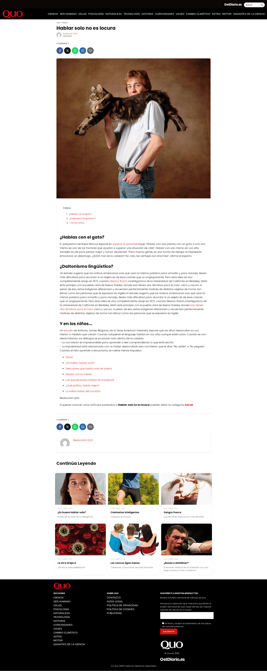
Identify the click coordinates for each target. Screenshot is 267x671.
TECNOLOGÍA (131, 14)
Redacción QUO (70, 33)
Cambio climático (198, 14)
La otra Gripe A (67, 563)
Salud (69, 357)
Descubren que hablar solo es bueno (89, 368)
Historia (147, 14)
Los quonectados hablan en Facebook (90, 380)
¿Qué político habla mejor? (82, 385)
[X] (67, 50)
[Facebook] (59, 50)
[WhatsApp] (75, 50)
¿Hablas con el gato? (80, 214)
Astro (216, 14)
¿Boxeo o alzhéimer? (176, 563)
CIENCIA (53, 14)
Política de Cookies (120, 609)
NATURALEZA (113, 14)
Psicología (96, 14)
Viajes (180, 14)
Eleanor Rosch (118, 281)
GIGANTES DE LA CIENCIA (249, 14)
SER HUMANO (68, 14)
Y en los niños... (77, 222)
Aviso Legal (115, 601)
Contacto (114, 597)
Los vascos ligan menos (125, 563)
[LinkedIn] (82, 50)
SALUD (82, 14)
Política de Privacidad (122, 605)
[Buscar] (262, 5)
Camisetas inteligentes (125, 512)
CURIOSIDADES (164, 14)
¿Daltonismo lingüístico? (82, 218)
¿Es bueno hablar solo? (80, 363)
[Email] (90, 50)
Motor (227, 14)
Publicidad (114, 613)
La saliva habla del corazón (83, 391)
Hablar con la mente (79, 374)
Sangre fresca (172, 512)
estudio (68, 330)
